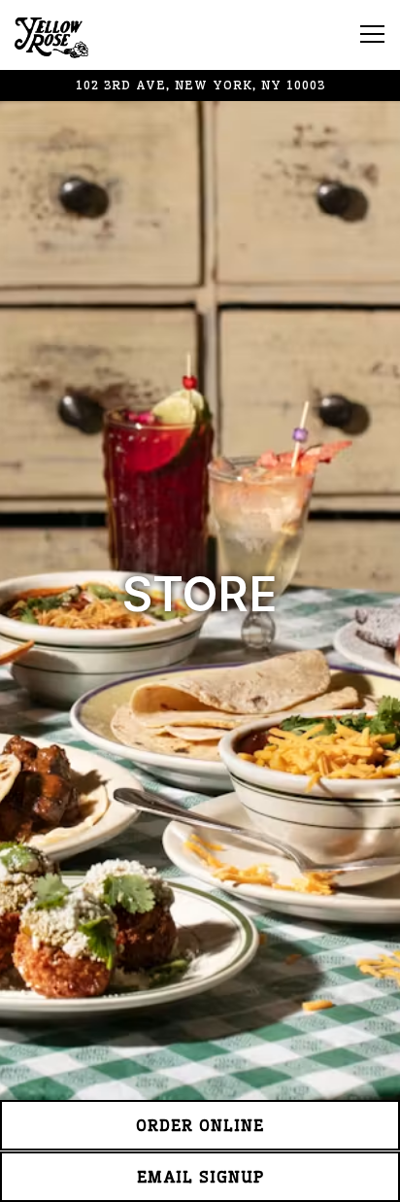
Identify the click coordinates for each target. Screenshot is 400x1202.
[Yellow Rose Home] (82, 35)
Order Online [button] (200, 1125)
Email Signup (200, 1176)
